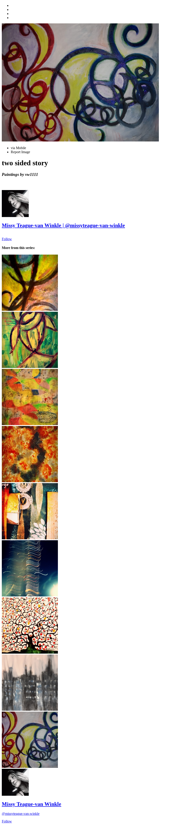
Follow (7, 239)
